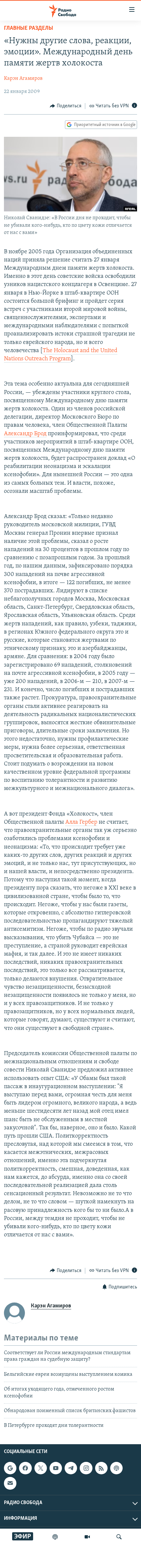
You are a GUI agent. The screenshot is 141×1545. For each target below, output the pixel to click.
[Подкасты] (116, 1468)
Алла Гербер (81, 822)
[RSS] (101, 1468)
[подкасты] (55, 1537)
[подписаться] (10, 1483)
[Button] (65, 106)
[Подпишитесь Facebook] (25, 1468)
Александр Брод (25, 434)
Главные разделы (28, 28)
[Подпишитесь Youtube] (56, 1468)
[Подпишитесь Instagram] (86, 1468)
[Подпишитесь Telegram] (71, 1468)
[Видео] (87, 1537)
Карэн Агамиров (23, 78)
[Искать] (119, 1537)
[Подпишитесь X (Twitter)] (40, 1468)
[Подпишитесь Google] (10, 1468)
